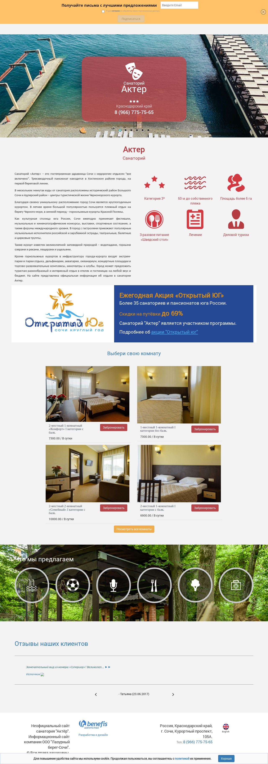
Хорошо (226, 758)
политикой (182, 758)
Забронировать (114, 427)
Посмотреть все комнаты (134, 529)
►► (107, 667)
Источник (33, 674)
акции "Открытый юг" (174, 332)
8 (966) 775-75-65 (198, 741)
